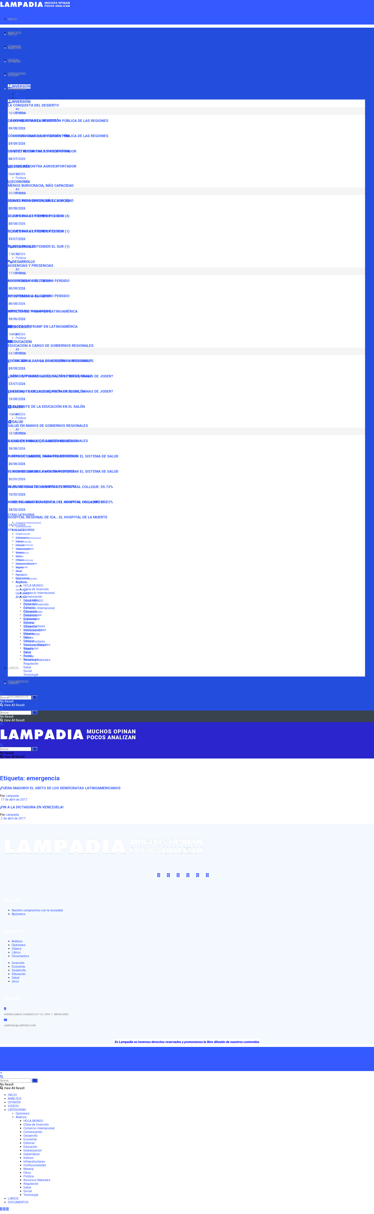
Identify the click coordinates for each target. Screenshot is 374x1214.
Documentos (20, 956)
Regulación (22, 582)
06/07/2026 (16, 304)
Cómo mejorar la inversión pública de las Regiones (58, 136)
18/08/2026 (16, 448)
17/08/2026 (16, 288)
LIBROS (13, 668)
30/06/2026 (16, 319)
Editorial (20, 545)
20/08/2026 (16, 208)
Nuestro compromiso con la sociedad (37, 910)
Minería (20, 567)
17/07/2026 (16, 254)
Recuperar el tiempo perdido (36, 231)
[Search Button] (35, 697)
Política (21, 98)
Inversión (18, 963)
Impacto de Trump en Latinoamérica (43, 326)
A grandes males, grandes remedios (43, 456)
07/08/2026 (16, 143)
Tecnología (21, 589)
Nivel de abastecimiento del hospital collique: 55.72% (60, 502)
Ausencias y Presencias (30, 265)
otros (15, 981)
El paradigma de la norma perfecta (42, 487)
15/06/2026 (16, 414)
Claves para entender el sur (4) (39, 216)
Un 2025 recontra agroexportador (42, 166)
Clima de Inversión (36, 589)
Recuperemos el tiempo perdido (39, 296)
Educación (30, 626)
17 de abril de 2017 (13, 799)
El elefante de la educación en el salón (46, 406)
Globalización (23, 534)
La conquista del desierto (33, 105)
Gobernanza (22, 552)
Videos (16, 949)
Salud (27, 667)
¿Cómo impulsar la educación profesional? (50, 376)
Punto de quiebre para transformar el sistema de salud (63, 471)
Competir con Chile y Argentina (39, 151)
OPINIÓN (14, 61)
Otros (19, 571)
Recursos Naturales (26, 578)
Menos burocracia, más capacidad (41, 185)
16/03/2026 (16, 494)
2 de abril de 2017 (13, 818)
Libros (16, 952)
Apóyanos (18, 914)
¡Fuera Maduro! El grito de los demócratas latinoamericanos (60, 788)
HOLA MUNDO (33, 585)
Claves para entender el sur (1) (39, 246)
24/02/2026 (16, 525)
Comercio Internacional (28, 523)
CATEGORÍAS (17, 89)
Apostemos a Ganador (29, 311)
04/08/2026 (16, 368)
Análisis (21, 597)
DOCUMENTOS (18, 697)
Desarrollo (30, 615)
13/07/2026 (16, 399)
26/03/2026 (16, 479)
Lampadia (12, 796)
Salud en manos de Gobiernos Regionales (48, 426)
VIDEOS (13, 75)
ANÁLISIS (14, 48)
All (17, 94)
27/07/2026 (16, 384)
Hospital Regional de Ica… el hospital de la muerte (58, 517)
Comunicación (32, 596)
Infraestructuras (24, 545)
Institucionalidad (25, 564)
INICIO (12, 19)
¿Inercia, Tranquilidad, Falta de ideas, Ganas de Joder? (60, 391)
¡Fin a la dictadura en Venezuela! (32, 807)
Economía (30, 619)
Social (19, 586)
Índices (20, 556)
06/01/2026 (16, 174)
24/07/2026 (16, 159)
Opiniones (22, 593)
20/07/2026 (16, 239)
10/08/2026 (16, 128)
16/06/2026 (16, 334)
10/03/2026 (16, 509)
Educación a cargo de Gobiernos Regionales (51, 346)
